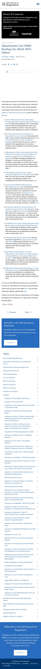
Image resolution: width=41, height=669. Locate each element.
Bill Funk (4, 115)
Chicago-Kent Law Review (16, 187)
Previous (13, 312)
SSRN (3, 112)
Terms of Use (34, 663)
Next (27, 312)
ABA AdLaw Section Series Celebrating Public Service (17, 599)
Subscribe (10, 342)
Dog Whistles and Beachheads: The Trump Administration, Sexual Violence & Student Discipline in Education (21, 254)
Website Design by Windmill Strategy (11, 663)
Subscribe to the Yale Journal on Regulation (20, 628)
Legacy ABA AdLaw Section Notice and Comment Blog (18, 605)
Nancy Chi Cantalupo (21, 256)
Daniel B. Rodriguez (22, 156)
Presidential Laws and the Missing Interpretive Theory (22, 223)
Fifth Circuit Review (9, 381)
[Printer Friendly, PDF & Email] (7, 304)
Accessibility (25, 663)
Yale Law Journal (22, 211)
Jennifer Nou (28, 185)
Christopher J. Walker (8, 57)
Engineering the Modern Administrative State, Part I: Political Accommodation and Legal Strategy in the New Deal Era (21, 154)
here (34, 180)
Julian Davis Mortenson (22, 122)
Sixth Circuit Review (9, 384)
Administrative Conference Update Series (16, 367)
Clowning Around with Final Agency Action (18, 237)
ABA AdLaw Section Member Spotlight (15, 609)
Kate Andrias (9, 211)
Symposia (6, 395)
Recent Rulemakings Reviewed (12, 358)
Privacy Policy (7, 665)
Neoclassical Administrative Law (15, 134)
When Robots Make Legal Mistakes (16, 268)
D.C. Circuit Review (9, 378)
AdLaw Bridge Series (8, 59)
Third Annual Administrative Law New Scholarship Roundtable (22, 140)
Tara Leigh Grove (12, 225)
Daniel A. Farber (21, 174)
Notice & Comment (7, 42)
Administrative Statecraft (11, 371)
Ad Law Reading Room (10, 374)
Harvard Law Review (19, 136)
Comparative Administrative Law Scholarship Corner (17, 363)
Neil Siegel (31, 174)
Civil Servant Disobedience (13, 185)
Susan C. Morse (34, 268)
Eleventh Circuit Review (10, 391)
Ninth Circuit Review (9, 388)
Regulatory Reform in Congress (13, 616)
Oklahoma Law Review (13, 270)
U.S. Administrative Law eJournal (16, 112)
